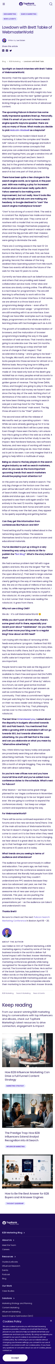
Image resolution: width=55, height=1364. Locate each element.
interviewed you (26, 719)
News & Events (10, 19)
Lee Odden (21, 40)
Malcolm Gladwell (19, 130)
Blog (4, 61)
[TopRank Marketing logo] (10, 1223)
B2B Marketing (10, 14)
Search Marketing (28, 14)
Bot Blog (20, 554)
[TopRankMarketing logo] (27, 4)
